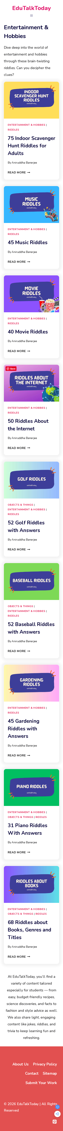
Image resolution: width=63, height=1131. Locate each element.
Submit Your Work (41, 1082)
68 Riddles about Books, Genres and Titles (29, 930)
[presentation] (31, 100)
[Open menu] (32, 15)
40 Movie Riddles (28, 331)
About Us (20, 1064)
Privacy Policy (45, 1064)
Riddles (13, 129)
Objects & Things (20, 504)
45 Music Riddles (27, 242)
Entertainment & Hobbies (26, 125)
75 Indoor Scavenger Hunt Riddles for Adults (31, 146)
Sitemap (50, 1073)
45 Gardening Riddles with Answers (23, 729)
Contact (31, 1073)
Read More (19, 172)
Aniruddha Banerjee (24, 163)
